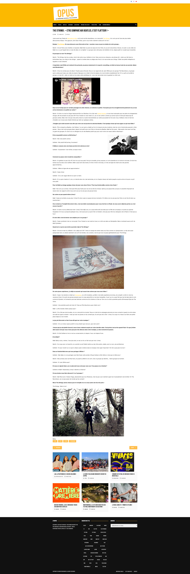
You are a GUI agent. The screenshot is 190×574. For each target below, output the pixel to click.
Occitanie (85, 556)
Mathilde (115, 507)
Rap (84, 559)
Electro (95, 529)
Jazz (55, 441)
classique (98, 525)
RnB (84, 563)
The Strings (106, 38)
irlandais (96, 542)
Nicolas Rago (116, 478)
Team (100, 25)
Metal (85, 553)
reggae (98, 559)
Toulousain (73, 441)
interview (86, 542)
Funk (91, 536)
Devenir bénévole (106, 25)
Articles (65, 25)
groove (97, 536)
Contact (135, 571)
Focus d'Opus (103, 532)
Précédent (58, 447)
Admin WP (57, 509)
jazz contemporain (89, 546)
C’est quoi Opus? (128, 571)
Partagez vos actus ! (85, 25)
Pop (60, 441)
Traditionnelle (87, 566)
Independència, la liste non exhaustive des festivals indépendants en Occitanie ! (94, 506)
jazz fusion (102, 546)
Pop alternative (98, 556)
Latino (95, 549)
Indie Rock (105, 539)
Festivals (94, 532)
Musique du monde (94, 553)
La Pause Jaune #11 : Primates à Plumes (122, 505)
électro (104, 566)
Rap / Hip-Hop (91, 559)
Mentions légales (119, 571)
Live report (76, 25)
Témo (86, 478)
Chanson (91, 525)
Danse (105, 525)
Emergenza (78, 295)
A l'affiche (85, 468)
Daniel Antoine (101, 113)
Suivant (132, 447)
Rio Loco (105, 559)
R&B (106, 556)
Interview (70, 25)
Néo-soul (104, 553)
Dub (89, 529)
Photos (59, 25)
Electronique (103, 529)
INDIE (91, 539)
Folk (85, 536)
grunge (104, 536)
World (96, 566)
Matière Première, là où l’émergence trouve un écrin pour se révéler (65, 506)
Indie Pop (97, 539)
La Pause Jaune (87, 549)
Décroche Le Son (72, 38)
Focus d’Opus (94, 25)
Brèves (54, 25)
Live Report (103, 549)
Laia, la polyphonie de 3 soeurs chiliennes (65, 474)
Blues (84, 525)
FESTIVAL (85, 532)
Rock (66, 441)
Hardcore (85, 539)
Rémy (55, 34)
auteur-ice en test (59, 476)
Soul (97, 563)
